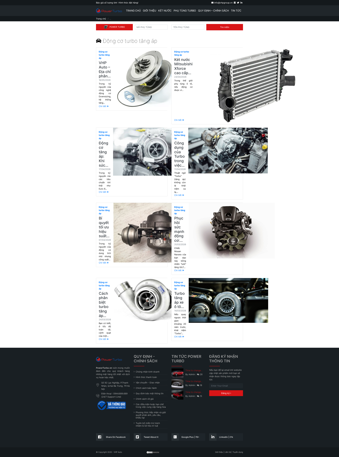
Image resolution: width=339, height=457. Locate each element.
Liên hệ (228, 452)
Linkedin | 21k (226, 437)
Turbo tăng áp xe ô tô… (179, 300)
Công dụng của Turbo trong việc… (179, 154)
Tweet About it (151, 437)
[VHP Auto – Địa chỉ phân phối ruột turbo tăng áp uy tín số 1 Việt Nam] (147, 78)
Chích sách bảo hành (146, 388)
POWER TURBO (117, 27)
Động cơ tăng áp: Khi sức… (103, 154)
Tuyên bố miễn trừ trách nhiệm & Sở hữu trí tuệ (148, 424)
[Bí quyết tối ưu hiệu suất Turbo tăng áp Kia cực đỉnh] (153, 235)
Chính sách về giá (144, 399)
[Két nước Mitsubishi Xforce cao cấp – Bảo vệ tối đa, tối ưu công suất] (251, 85)
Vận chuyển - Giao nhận (148, 382)
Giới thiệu (149, 10)
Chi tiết (103, 106)
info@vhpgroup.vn (223, 2)
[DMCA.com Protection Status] (153, 452)
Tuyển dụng (238, 452)
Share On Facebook (116, 437)
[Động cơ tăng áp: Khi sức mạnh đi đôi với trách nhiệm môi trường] (153, 162)
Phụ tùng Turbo (185, 10)
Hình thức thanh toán (146, 377)
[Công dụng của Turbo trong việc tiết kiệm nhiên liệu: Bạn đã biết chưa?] (228, 163)
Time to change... (193, 370)
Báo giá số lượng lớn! (106, 2)
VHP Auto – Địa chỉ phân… (105, 69)
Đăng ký (225, 393)
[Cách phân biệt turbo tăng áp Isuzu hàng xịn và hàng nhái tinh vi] (147, 310)
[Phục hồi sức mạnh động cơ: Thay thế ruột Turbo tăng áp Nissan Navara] (232, 239)
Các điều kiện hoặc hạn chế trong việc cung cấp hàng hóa (151, 405)
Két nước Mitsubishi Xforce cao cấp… (183, 66)
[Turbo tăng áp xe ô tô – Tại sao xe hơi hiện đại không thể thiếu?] (228, 309)
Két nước (164, 10)
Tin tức (236, 10)
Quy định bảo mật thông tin (149, 393)
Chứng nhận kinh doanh (147, 371)
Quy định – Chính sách (213, 10)
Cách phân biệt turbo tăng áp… (103, 304)
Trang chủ (133, 10)
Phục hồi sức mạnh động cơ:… (179, 229)
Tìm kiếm (224, 27)
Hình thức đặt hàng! (128, 2)
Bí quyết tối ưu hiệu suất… (104, 227)
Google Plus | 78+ (190, 437)
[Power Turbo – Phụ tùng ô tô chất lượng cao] (109, 11)
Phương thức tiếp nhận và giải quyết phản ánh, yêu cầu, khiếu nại (151, 415)
